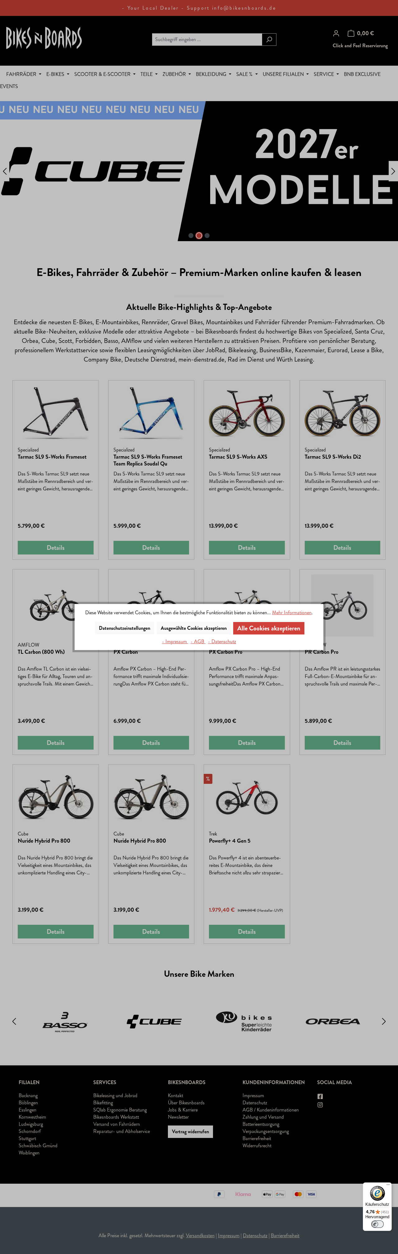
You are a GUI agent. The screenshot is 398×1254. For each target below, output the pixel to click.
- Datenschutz (222, 641)
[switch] (377, 1224)
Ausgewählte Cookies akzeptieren (194, 628)
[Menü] (388, 1186)
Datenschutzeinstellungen (124, 628)
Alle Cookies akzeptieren (268, 628)
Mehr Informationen (292, 612)
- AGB (198, 641)
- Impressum (175, 641)
